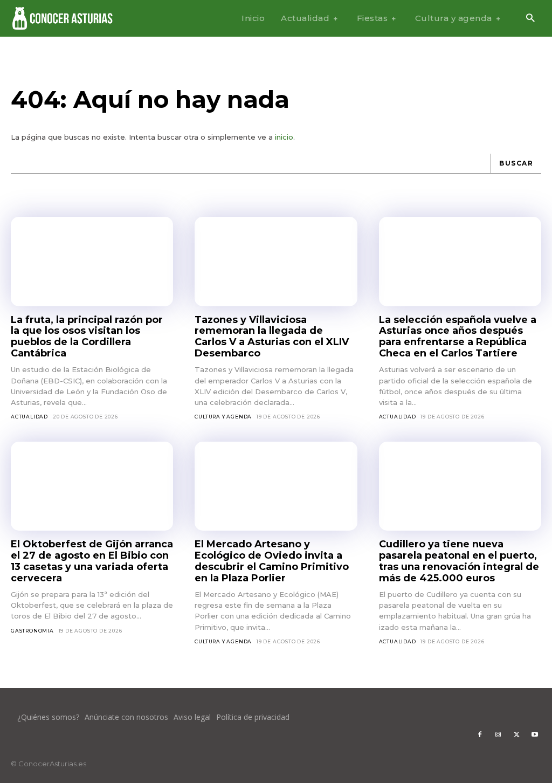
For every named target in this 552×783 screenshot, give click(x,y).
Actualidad (29, 417)
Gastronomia (32, 631)
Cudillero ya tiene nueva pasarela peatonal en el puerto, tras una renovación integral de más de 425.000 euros (459, 560)
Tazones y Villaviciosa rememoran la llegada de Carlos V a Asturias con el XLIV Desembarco (272, 336)
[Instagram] (498, 735)
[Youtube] (534, 735)
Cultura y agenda (223, 417)
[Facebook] (479, 735)
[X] (516, 735)
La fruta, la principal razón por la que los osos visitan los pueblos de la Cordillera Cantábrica (87, 336)
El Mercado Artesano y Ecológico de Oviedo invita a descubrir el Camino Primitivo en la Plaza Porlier (272, 560)
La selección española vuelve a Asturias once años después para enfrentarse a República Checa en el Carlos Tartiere (457, 336)
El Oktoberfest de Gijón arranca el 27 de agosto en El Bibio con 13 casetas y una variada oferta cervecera (92, 560)
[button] (530, 19)
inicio (284, 137)
